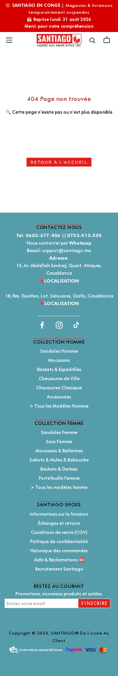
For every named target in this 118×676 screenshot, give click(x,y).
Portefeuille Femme (59, 478)
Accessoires (59, 397)
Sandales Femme (59, 432)
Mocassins (59, 360)
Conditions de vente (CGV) (59, 532)
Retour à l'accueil (59, 162)
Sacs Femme (59, 441)
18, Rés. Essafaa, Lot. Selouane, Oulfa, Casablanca (59, 296)
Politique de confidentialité (59, 541)
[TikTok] (76, 325)
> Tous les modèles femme (59, 487)
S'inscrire (94, 603)
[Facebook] (42, 325)
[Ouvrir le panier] (106, 40)
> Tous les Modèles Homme (59, 406)
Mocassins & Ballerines (59, 451)
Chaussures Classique (59, 388)
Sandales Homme (59, 351)
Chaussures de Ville (59, 378)
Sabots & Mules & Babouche (59, 460)
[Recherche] (92, 40)
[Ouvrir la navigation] (9, 40)
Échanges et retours (59, 523)
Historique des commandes (59, 551)
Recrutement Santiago (59, 569)
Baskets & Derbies (59, 469)
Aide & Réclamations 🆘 (59, 560)
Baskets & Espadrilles (59, 369)
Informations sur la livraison (59, 514)
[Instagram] (59, 325)
